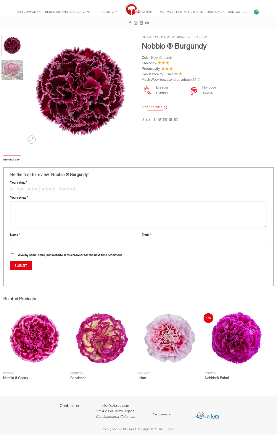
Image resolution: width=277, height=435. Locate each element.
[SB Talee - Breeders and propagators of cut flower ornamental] (139, 8)
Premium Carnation (175, 37)
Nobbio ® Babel (217, 378)
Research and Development (68, 11)
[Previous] (33, 90)
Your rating (18, 182)
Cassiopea (78, 378)
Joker (142, 378)
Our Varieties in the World (181, 11)
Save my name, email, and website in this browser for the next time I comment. (70, 255)
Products (106, 11)
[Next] (128, 90)
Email (146, 235)
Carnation (150, 37)
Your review (19, 197)
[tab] (12, 160)
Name (15, 235)
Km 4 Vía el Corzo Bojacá (115, 411)
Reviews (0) (12, 159)
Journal (214, 11)
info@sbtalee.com (115, 405)
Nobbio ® (200, 37)
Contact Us (237, 11)
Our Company (27, 11)
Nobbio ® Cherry (15, 378)
